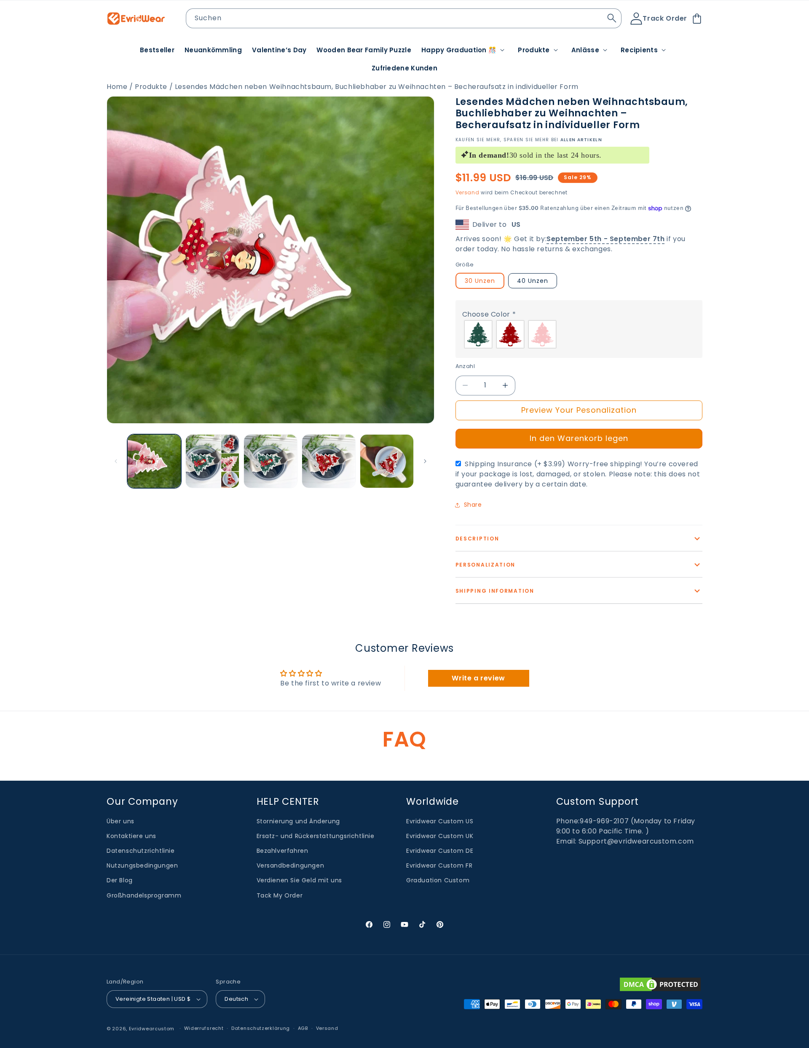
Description (477, 538)
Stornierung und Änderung (298, 821)
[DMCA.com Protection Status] (660, 984)
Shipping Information (494, 590)
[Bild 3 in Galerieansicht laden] (270, 461)
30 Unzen (480, 281)
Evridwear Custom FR (439, 866)
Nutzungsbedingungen (142, 866)
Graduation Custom (437, 880)
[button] (464, 50)
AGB (303, 1028)
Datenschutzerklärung (260, 1028)
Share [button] (473, 504)
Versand (467, 192)
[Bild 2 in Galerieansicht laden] (212, 461)
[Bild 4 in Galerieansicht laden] (329, 461)
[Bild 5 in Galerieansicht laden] (387, 461)
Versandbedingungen (290, 866)
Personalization (485, 564)
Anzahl (465, 366)
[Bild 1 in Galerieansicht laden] (154, 461)
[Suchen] (612, 18)
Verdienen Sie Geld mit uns (300, 880)
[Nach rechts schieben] (425, 461)
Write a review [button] (478, 678)
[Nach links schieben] (116, 461)
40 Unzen (532, 281)
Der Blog (120, 880)
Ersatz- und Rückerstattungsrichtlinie (316, 836)
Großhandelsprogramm (144, 895)
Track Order (665, 18)
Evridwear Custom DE (439, 850)
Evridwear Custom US (439, 821)
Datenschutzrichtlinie (141, 850)
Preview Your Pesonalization (579, 410)
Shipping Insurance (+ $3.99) (577, 474)
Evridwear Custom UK (439, 836)
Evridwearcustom (152, 1028)
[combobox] (403, 18)
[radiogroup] (579, 334)
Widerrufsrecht (204, 1028)
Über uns (120, 821)
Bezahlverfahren (282, 850)
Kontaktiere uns (131, 836)
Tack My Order (280, 895)
